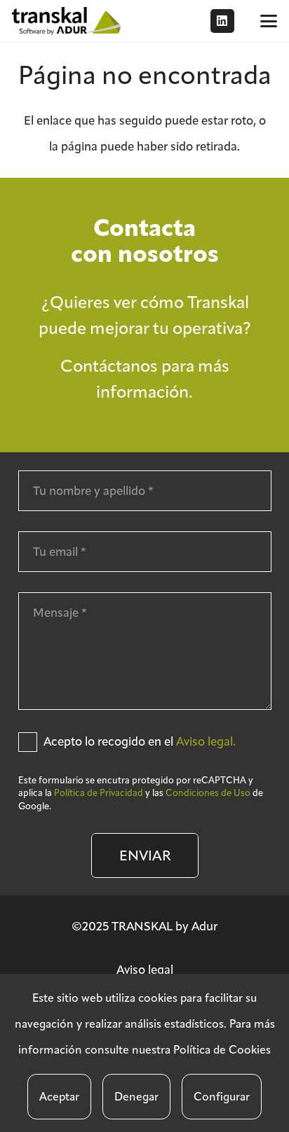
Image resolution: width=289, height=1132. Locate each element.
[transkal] (68, 21)
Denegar (136, 1096)
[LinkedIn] (222, 21)
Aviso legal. (206, 741)
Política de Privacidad (98, 793)
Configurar (222, 1096)
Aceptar (59, 1096)
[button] (268, 21)
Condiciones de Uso (208, 793)
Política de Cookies (222, 1049)
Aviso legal (144, 970)
